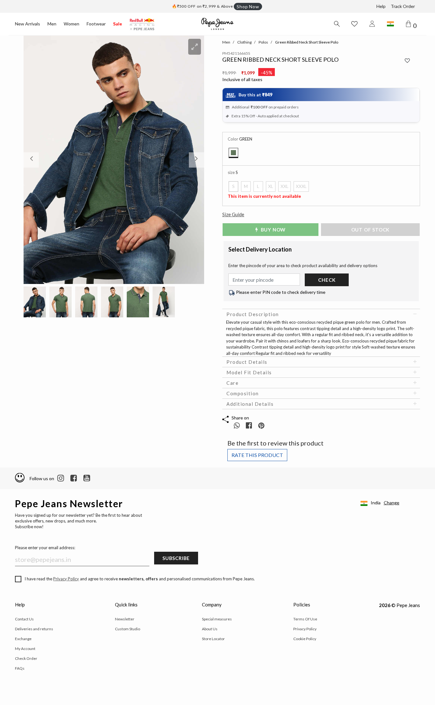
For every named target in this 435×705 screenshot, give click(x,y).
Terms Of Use (305, 619)
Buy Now (273, 229)
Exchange (23, 638)
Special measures (217, 619)
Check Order (26, 658)
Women (71, 23)
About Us (210, 628)
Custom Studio (127, 628)
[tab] (321, 314)
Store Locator (213, 638)
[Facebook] (73, 478)
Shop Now (248, 6)
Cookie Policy (304, 638)
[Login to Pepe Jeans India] (372, 24)
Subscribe (176, 558)
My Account (25, 648)
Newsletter (124, 619)
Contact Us (24, 619)
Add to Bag (373, 229)
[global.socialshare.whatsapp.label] (237, 425)
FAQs (20, 668)
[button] (37, 160)
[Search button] (336, 24)
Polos (263, 42)
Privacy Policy (66, 578)
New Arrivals (27, 23)
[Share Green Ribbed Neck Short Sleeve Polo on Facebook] (249, 425)
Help (381, 6)
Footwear (96, 23)
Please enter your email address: (45, 547)
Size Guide (233, 214)
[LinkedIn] (60, 478)
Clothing (244, 42)
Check (326, 280)
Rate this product (257, 455)
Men (51, 23)
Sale (117, 23)
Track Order (403, 6)
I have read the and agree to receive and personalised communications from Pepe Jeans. (140, 578)
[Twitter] (86, 478)
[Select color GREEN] (233, 153)
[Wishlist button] (354, 24)
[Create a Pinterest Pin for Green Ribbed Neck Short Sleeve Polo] (261, 425)
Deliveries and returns (34, 628)
